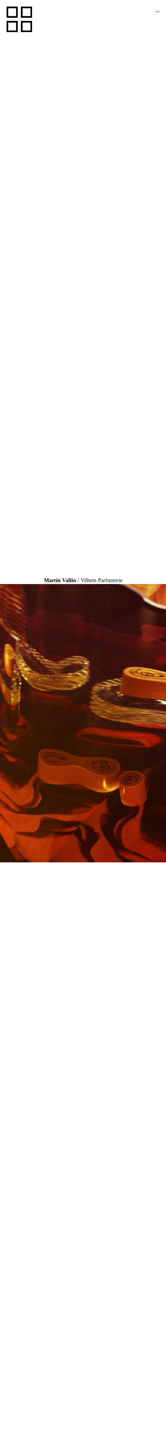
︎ (1, 720)
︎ (157, 9)
